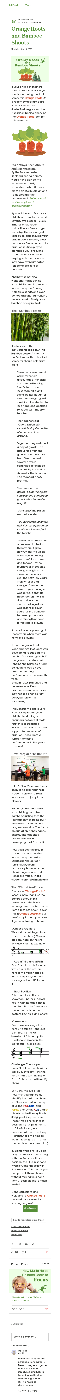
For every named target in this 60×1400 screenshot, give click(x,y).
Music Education (19, 1231)
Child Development (20, 1227)
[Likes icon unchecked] (20, 1391)
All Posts (14, 5)
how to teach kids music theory (28, 1220)
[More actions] (47, 21)
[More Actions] (47, 1352)
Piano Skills (16, 1235)
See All (45, 1264)
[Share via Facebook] (12, 1244)
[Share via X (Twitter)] (19, 1244)
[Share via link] (33, 1244)
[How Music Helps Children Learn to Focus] (30, 1281)
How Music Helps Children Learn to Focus (27, 1299)
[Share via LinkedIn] (26, 1244)
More (28, 5)
